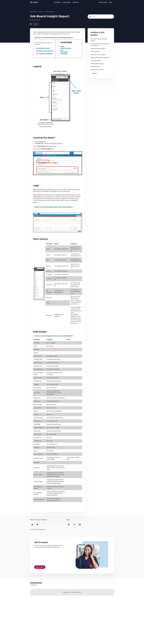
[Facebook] (69, 524)
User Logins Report (96, 60)
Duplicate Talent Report (97, 69)
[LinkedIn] (80, 524)
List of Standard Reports (42, 48)
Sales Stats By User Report (98, 54)
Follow (35, 24)
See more (94, 73)
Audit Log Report (95, 51)
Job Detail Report (95, 66)
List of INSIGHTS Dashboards (44, 53)
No (37, 524)
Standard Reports (49, 12)
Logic (61, 50)
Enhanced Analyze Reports (98, 48)
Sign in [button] (110, 2)
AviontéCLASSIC (66, 2)
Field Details (63, 54)
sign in (68, 592)
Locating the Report (65, 48)
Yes (32, 524)
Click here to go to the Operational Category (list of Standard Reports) (53, 37)
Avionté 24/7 (76, 2)
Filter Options (64, 52)
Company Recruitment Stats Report (100, 57)
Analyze (41, 12)
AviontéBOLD (57, 2)
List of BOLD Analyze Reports (44, 51)
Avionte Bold (33, 12)
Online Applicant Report (97, 63)
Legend (62, 46)
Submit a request (103, 2)
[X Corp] (74, 524)
